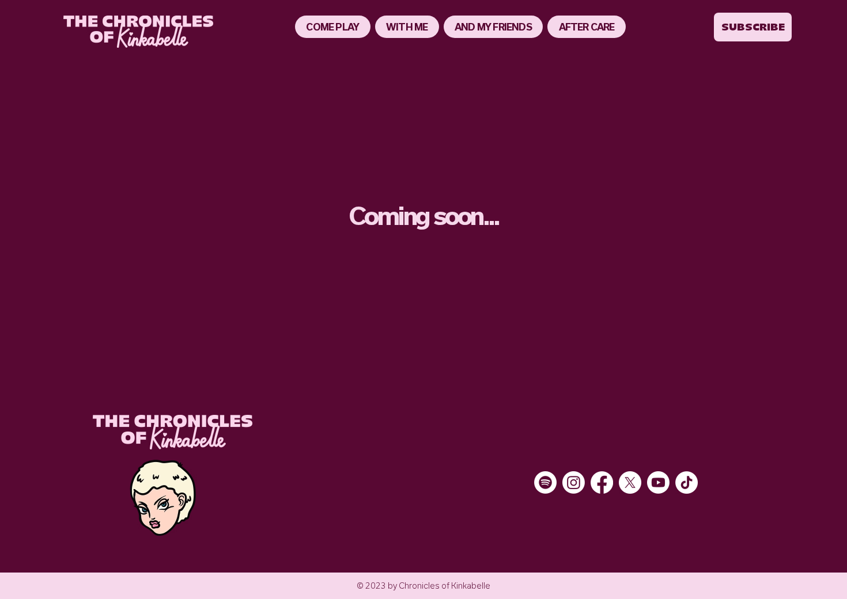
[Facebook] (602, 482)
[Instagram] (573, 482)
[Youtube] (658, 482)
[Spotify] (545, 482)
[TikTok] (686, 482)
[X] (630, 482)
